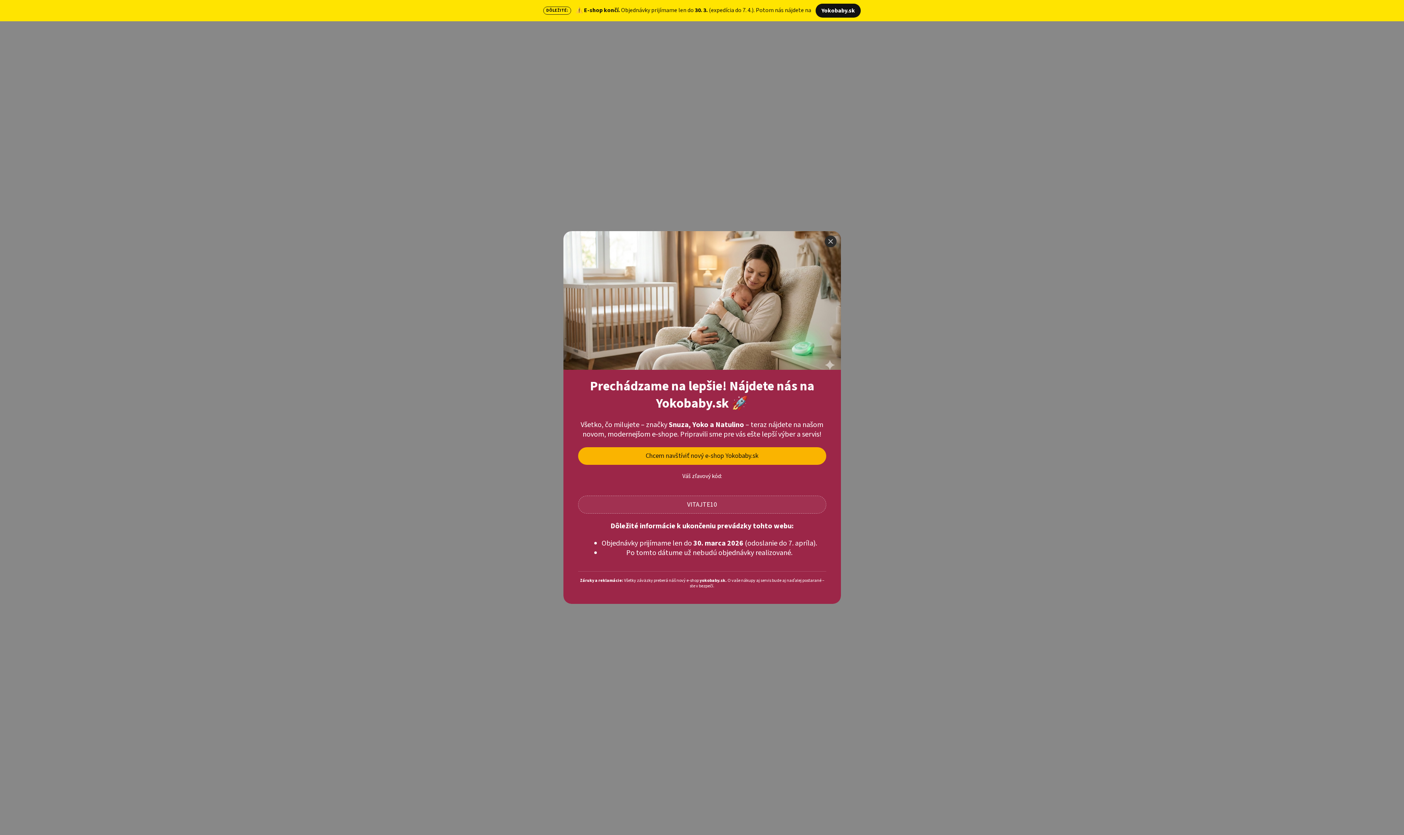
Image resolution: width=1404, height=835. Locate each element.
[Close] (831, 241)
